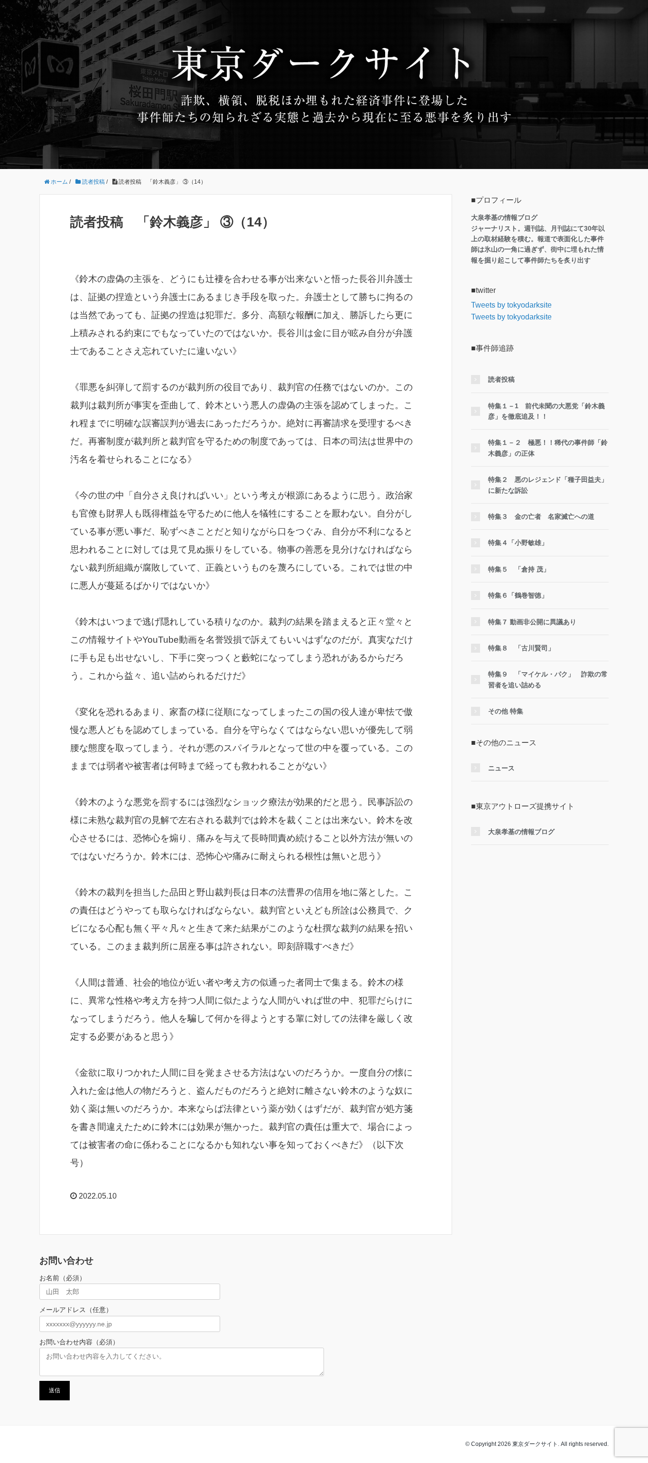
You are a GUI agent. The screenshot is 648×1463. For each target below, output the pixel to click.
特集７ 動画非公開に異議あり (532, 622)
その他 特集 (505, 711)
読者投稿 (501, 379)
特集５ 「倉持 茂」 (519, 569)
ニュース (501, 768)
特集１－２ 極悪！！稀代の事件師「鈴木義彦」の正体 (548, 448)
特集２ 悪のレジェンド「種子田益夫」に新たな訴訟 (548, 485)
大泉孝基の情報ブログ (521, 831)
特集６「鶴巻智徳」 (518, 595)
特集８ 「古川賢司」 (521, 648)
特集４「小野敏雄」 (518, 542)
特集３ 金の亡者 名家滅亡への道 (541, 516)
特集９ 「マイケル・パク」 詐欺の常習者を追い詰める (548, 679)
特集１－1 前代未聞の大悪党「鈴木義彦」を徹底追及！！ (546, 411)
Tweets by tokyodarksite (511, 305)
